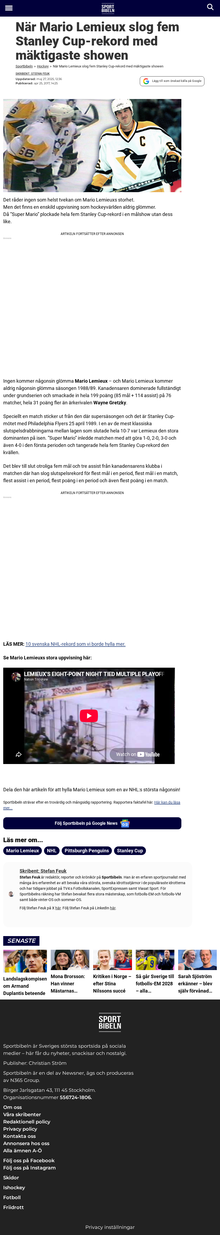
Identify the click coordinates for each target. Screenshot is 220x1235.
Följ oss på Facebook (28, 1161)
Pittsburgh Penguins (87, 850)
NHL (52, 850)
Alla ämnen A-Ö (22, 1151)
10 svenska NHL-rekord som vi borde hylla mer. (75, 644)
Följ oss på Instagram (29, 1168)
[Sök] (210, 8)
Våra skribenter (22, 1115)
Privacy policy (20, 1129)
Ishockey (14, 1188)
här (58, 908)
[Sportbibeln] (108, 8)
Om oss (12, 1107)
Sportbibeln (24, 66)
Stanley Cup (130, 850)
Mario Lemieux (22, 850)
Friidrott (13, 1207)
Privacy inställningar (110, 1227)
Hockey (43, 66)
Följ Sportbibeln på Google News (86, 823)
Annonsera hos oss (26, 1143)
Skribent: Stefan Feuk (33, 73)
